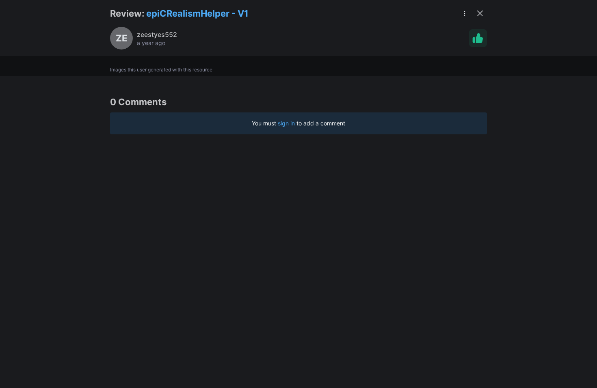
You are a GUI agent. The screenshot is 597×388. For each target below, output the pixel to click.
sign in (286, 123)
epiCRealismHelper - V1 (197, 13)
